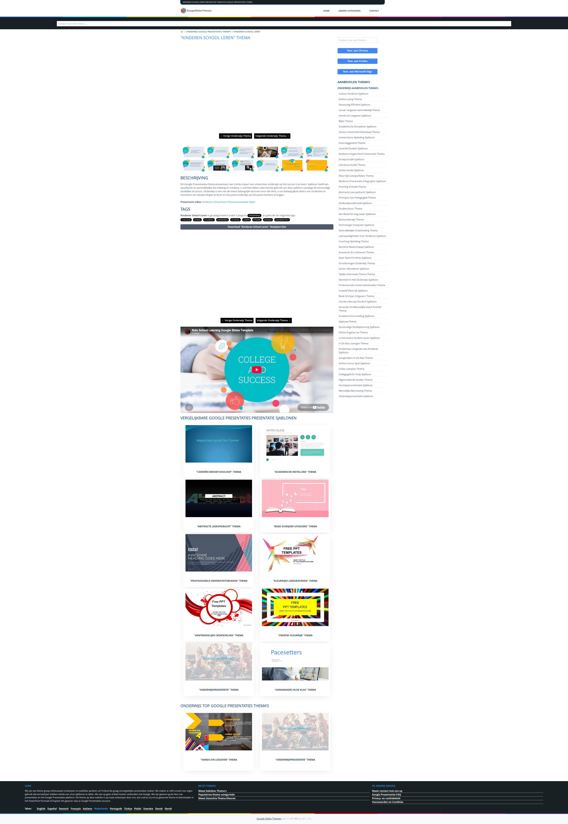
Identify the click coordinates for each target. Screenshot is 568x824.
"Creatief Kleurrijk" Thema (295, 635)
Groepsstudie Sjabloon (351, 159)
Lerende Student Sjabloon (353, 148)
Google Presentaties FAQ (386, 794)
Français (76, 808)
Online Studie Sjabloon (351, 170)
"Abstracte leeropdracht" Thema (219, 526)
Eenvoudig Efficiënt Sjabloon (354, 104)
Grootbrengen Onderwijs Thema (357, 263)
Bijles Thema (346, 121)
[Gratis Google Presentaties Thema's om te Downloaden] (196, 11)
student (209, 219)
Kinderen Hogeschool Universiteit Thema (362, 154)
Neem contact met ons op (387, 791)
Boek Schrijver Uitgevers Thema (356, 296)
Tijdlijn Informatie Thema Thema (357, 274)
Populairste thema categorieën (216, 794)
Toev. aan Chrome (357, 50)
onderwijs (254, 215)
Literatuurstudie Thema (352, 164)
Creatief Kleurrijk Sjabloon (353, 290)
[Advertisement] (256, 273)
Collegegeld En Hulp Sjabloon (355, 374)
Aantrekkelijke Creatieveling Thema (358, 230)
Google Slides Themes (269, 818)
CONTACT (374, 10)
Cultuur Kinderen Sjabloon (353, 93)
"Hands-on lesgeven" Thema (218, 759)
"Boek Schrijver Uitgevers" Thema (295, 526)
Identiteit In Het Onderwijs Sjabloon (358, 279)
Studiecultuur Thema (350, 208)
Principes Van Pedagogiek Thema (357, 197)
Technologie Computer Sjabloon (356, 225)
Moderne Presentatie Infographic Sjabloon (362, 181)
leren (197, 219)
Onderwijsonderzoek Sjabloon (355, 203)
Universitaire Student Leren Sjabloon (359, 338)
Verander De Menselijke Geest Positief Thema (360, 308)
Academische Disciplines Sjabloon (357, 126)
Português (116, 808)
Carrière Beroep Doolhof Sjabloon (358, 301)
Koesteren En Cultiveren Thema (356, 252)
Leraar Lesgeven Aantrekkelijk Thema (359, 110)
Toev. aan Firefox (357, 61)
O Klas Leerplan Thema (351, 368)
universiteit (282, 219)
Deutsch (64, 808)
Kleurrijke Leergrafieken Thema (356, 175)
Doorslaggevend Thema (352, 143)
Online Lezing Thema (350, 99)
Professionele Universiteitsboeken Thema (362, 285)
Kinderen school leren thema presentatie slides (228, 202)
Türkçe (128, 808)
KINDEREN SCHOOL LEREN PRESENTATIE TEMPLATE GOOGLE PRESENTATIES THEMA (217, 2)
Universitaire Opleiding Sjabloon (357, 137)
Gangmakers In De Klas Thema (356, 358)
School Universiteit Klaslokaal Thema (359, 132)
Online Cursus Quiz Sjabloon (354, 363)
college (186, 219)
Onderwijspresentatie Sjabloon (356, 396)
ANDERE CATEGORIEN (349, 10)
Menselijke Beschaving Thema (355, 390)
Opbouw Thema (347, 321)
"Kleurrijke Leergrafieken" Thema (295, 580)
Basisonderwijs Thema (351, 219)
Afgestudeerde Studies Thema (355, 379)
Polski (137, 808)
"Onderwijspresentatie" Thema (219, 689)
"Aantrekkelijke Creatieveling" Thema (218, 635)
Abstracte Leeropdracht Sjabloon (357, 192)
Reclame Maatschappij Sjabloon (356, 247)
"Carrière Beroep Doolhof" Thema (218, 471)
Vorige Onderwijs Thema (237, 135)
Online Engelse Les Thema (353, 332)
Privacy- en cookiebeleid (386, 798)
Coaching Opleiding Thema (354, 241)
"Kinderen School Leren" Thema (215, 37)
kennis (268, 219)
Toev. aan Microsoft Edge (357, 71)
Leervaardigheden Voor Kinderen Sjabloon (362, 236)
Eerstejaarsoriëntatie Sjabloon (356, 385)
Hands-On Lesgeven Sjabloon (355, 115)
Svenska (148, 808)
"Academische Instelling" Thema (295, 471)
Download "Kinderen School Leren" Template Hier (257, 226)
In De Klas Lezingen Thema (353, 343)
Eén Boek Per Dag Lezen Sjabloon (357, 214)
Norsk (168, 808)
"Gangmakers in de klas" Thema (295, 689)
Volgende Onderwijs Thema (271, 135)
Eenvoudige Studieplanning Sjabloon (359, 327)
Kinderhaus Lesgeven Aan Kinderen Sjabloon (358, 350)
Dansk (159, 808)
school (235, 219)
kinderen (222, 219)
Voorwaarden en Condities (387, 802)
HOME (326, 10)
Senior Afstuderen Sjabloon (354, 268)
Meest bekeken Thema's (212, 791)
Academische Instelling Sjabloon (357, 316)
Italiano (87, 808)
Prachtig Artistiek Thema (352, 186)
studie (256, 219)
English (41, 808)
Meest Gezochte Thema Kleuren (217, 798)
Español (52, 808)
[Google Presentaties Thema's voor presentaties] (181, 32)
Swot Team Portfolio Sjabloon (355, 257)
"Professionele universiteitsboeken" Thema (218, 580)
